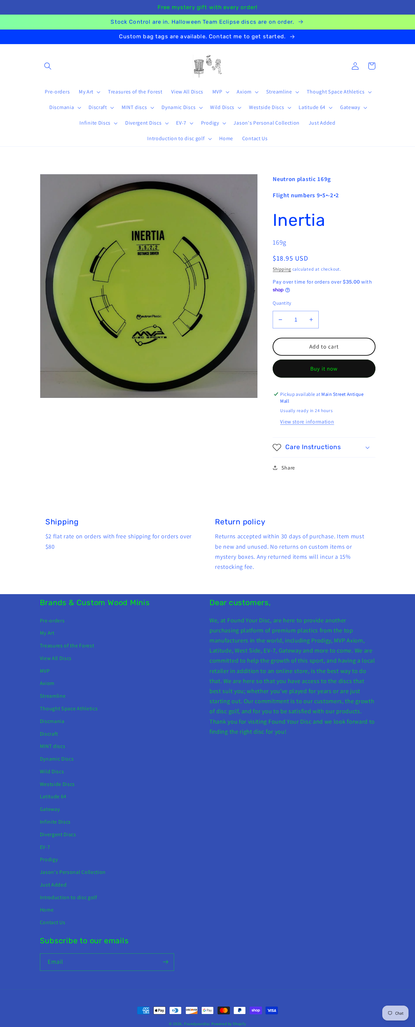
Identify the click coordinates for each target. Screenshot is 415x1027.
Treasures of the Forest (67, 645)
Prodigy (49, 859)
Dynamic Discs (57, 758)
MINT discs (52, 746)
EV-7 (45, 847)
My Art (47, 633)
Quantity (282, 303)
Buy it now (324, 368)
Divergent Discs (58, 834)
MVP (45, 670)
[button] (48, 66)
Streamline (53, 695)
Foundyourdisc (197, 1023)
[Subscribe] (165, 962)
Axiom (47, 683)
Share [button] (288, 467)
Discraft (49, 733)
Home (47, 909)
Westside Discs (57, 784)
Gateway (50, 809)
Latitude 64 (53, 796)
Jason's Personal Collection (73, 872)
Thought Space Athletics (69, 708)
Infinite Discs (55, 821)
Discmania (52, 721)
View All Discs (56, 658)
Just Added (53, 884)
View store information (307, 421)
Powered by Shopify (228, 1023)
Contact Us (52, 922)
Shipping (282, 269)
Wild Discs (52, 771)
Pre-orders (52, 620)
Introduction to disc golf (68, 897)
